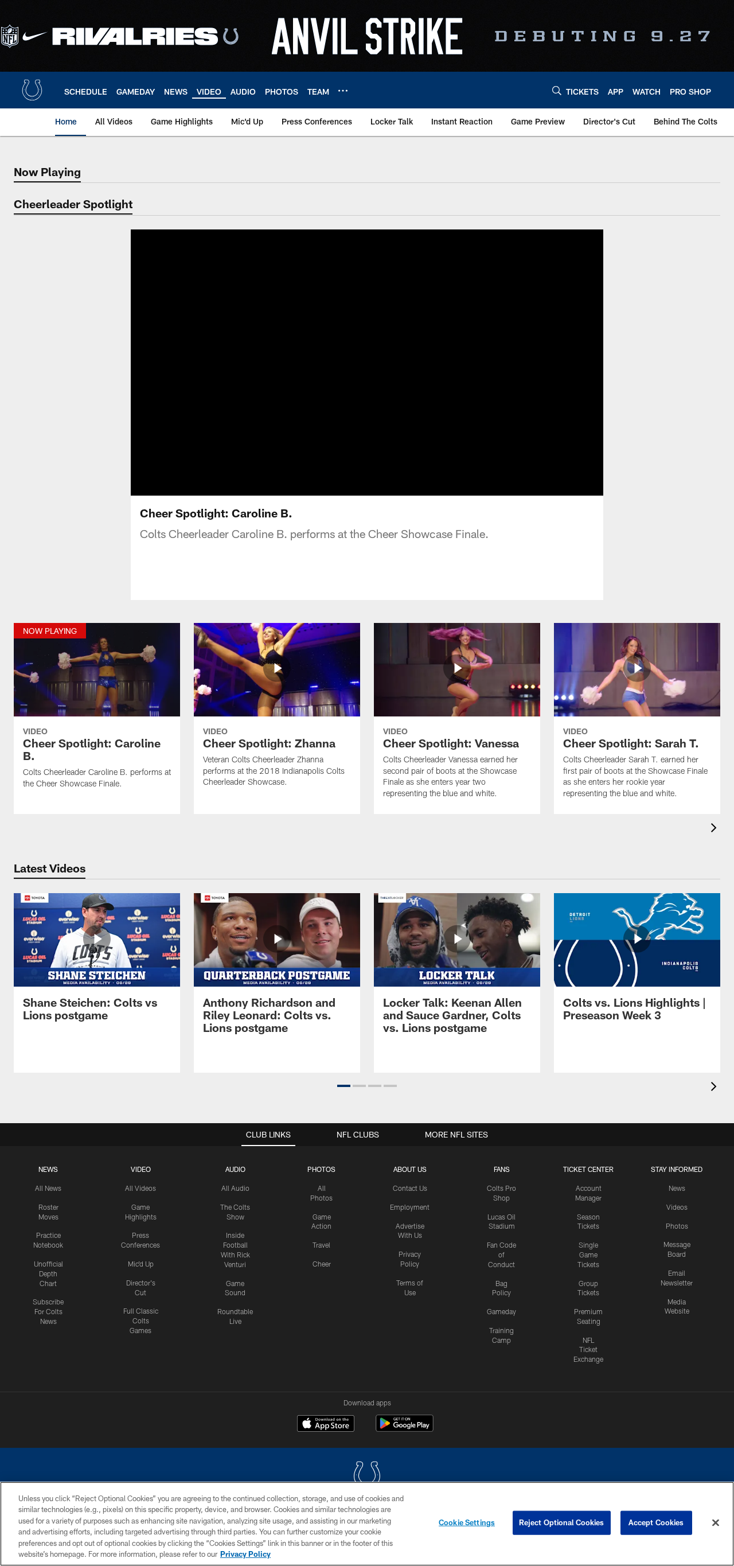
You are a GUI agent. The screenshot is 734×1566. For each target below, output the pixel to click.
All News (48, 1188)
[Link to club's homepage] (32, 90)
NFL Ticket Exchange (588, 1350)
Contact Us (410, 1188)
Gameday (501, 1311)
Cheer (322, 1264)
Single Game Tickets (588, 1254)
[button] (330, 362)
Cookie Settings (467, 1522)
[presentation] (715, 829)
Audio (235, 1169)
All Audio (235, 1188)
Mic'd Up (141, 1264)
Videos (677, 1207)
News (48, 1169)
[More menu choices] (343, 90)
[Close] (715, 1523)
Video (141, 1169)
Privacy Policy (245, 1554)
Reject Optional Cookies (561, 1522)
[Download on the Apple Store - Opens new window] (325, 1425)
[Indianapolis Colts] (367, 1477)
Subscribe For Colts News (48, 1311)
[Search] (556, 90)
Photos (321, 1169)
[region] (367, 1524)
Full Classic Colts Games (140, 1320)
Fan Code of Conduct (501, 1254)
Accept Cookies (656, 1522)
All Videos (140, 1188)
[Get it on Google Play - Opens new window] (404, 1429)
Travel (321, 1245)
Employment (410, 1207)
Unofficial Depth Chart (48, 1273)
